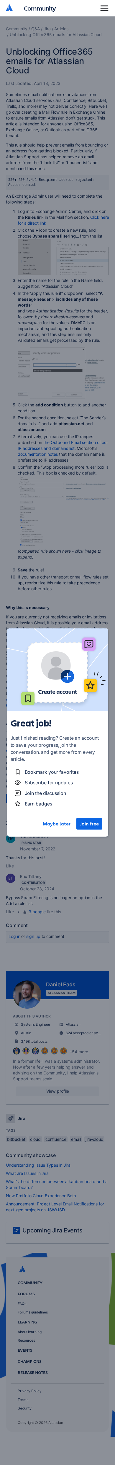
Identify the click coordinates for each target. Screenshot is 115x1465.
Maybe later (56, 823)
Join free (89, 823)
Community (40, 8)
